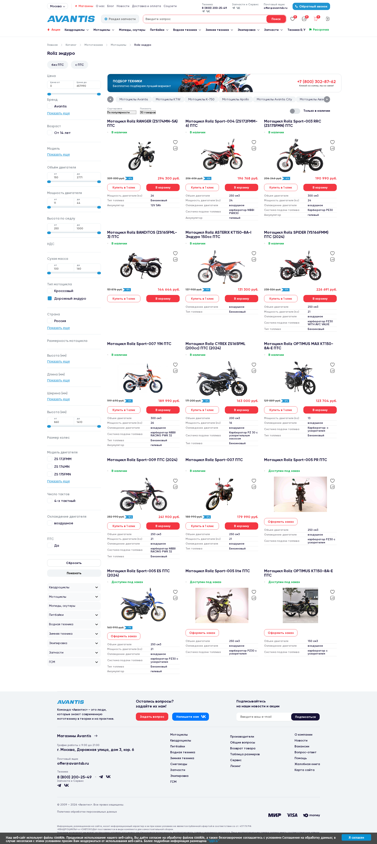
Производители (242, 736)
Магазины (86, 6)
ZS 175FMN (62, 474)
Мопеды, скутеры (132, 30)
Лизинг (235, 766)
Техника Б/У (296, 30)
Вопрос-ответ (306, 752)
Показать (74, 573)
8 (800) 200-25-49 (214, 8)
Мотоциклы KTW (168, 99)
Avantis (60, 106)
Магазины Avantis (74, 735)
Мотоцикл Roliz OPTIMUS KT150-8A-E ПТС (298, 573)
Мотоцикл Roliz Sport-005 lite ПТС (218, 571)
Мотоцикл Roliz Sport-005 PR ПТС (295, 460)
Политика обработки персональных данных (87, 811)
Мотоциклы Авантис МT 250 (320, 99)
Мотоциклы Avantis (134, 99)
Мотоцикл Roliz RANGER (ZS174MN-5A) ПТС (142, 123)
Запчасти (271, 30)
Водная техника (185, 30)
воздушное (63, 523)
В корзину (163, 187)
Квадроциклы (75, 30)
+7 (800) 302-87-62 (316, 81)
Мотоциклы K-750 (201, 99)
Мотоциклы (101, 30)
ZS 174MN (62, 466)
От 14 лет (62, 133)
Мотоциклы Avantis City (274, 99)
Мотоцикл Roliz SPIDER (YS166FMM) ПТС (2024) (296, 234)
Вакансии (302, 746)
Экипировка (246, 30)
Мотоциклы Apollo (235, 99)
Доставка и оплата (146, 6)
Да (56, 545)
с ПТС (79, 65)
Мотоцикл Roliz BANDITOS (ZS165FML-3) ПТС (142, 234)
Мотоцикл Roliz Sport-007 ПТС (214, 460)
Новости (123, 6)
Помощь (301, 758)
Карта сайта (305, 770)
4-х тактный (64, 501)
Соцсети (170, 6)
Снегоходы (178, 764)
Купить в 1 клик (124, 187)
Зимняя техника (217, 30)
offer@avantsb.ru (275, 8)
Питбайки (157, 30)
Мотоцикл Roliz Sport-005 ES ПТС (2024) (138, 573)
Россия (60, 321)
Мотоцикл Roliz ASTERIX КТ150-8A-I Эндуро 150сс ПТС (218, 234)
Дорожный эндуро (70, 298)
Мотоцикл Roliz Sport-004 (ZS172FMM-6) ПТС (221, 123)
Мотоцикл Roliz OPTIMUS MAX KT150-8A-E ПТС (298, 345)
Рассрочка (321, 29)
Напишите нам (187, 717)
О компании (303, 734)
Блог (110, 6)
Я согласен (356, 837)
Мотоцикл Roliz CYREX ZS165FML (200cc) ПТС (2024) (215, 345)
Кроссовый (63, 291)
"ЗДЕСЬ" (213, 840)
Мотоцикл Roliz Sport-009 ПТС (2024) (142, 460)
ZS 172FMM (62, 459)
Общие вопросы (242, 742)
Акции (55, 29)
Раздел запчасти (122, 19)
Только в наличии (316, 111)
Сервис (236, 760)
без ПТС (57, 65)
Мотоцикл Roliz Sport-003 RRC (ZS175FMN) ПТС (292, 123)
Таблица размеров (245, 754)
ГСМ (52, 662)
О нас (100, 6)
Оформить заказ (281, 522)
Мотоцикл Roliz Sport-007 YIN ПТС (139, 343)
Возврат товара (242, 748)
